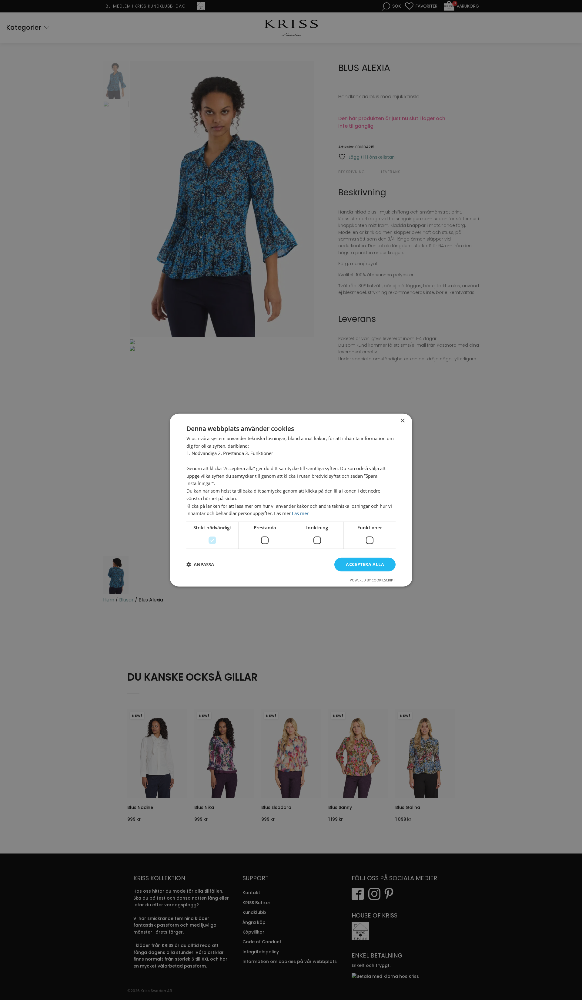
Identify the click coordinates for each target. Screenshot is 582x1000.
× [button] (402, 420)
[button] (200, 564)
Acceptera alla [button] (365, 564)
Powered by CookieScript (372, 580)
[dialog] (291, 499)
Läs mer (300, 513)
